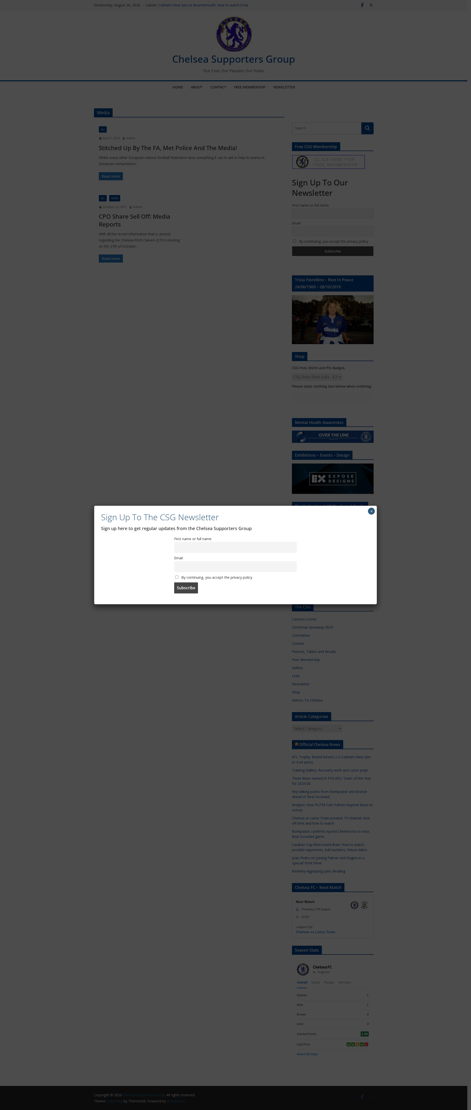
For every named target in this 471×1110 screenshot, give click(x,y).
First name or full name (192, 538)
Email (178, 558)
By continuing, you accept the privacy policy (216, 577)
